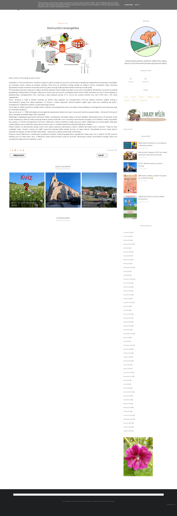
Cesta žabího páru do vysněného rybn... (94, 192)
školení (127, 100)
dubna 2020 (127, 431)
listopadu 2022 (128, 333)
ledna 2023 (127, 329)
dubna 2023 (127, 322)
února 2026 (127, 236)
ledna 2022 (127, 368)
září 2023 (126, 310)
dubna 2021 (127, 403)
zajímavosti (63, 23)
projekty (142, 97)
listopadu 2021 (128, 376)
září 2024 (126, 275)
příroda (150, 97)
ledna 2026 (127, 240)
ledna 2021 (127, 411)
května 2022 (127, 353)
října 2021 (126, 380)
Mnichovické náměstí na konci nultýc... (61, 204)
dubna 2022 (127, 357)
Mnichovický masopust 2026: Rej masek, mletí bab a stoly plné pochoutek (152, 153)
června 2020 (128, 423)
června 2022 (127, 349)
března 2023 (128, 326)
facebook (131, 82)
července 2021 (128, 392)
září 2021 (126, 384)
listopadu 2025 (128, 244)
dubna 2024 (127, 291)
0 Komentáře (112, 150)
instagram (145, 82)
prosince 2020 (128, 415)
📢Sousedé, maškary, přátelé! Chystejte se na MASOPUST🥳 (152, 177)
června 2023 (128, 314)
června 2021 (127, 396)
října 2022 (127, 337)
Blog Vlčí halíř (128, 129)
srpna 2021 (127, 388)
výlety (134, 100)
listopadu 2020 (128, 419)
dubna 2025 (127, 256)
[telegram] (15, 150)
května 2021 (127, 400)
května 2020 (128, 427)
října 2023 (127, 306)
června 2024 (128, 283)
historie (133, 97)
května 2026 (128, 232)
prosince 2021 (128, 372)
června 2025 (127, 252)
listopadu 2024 (128, 267)
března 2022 (128, 361)
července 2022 (128, 345)
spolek (157, 97)
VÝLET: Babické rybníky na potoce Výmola (150, 165)
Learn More (128, 5)
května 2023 (128, 318)
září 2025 (126, 248)
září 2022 (126, 341)
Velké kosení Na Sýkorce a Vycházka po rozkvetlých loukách (152, 144)
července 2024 (128, 279)
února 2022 (127, 365)
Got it (137, 5)
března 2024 (128, 294)
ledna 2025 (127, 263)
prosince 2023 (128, 302)
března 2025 (128, 259)
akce (126, 97)
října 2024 (127, 271)
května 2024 (128, 287)
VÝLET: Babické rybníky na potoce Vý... (23, 204)
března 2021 (127, 407)
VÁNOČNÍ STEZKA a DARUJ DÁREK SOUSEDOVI (151, 198)
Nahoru (170, 504)
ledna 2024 (127, 298)
